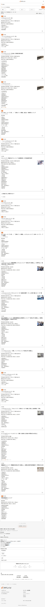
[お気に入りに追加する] (42, 31)
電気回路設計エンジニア (6, 497)
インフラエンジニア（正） (7, 202)
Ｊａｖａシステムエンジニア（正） (9, 36)
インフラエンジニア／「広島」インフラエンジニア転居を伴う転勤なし (17, 350)
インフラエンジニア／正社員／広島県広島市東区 (12, 53)
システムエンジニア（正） (7, 18)
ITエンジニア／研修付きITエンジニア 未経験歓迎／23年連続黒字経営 (16, 158)
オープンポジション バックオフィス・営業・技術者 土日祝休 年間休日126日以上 (19, 433)
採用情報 (24, 596)
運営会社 (24, 595)
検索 (43, 7)
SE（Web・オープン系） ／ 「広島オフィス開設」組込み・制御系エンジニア (18, 112)
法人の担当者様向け (4, 593)
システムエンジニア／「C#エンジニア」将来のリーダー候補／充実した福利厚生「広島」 (21, 408)
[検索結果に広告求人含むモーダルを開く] (3, 13)
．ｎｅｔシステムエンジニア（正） (9, 141)
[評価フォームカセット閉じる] (43, 563)
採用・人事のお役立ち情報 (27, 600)
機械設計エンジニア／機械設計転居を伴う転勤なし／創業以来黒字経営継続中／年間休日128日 (22, 465)
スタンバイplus (3, 600)
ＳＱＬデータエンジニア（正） (8, 218)
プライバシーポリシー (26, 593)
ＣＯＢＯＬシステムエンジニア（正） (9, 374)
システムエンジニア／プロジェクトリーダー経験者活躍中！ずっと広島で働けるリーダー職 (21, 293)
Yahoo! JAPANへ (3, 603)
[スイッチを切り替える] (44, 9)
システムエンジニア (5, 83)
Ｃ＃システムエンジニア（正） (8, 391)
